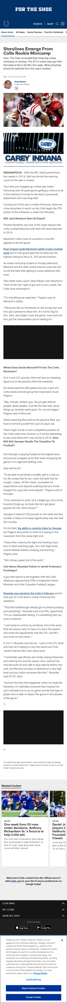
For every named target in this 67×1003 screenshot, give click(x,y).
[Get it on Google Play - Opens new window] (43, 929)
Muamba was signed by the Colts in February (28, 593)
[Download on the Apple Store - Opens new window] (22, 927)
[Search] (57, 24)
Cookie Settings (33, 979)
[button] (33, 342)
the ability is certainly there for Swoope (39, 528)
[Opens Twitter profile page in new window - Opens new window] (16, 88)
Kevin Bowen (20, 82)
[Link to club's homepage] (6, 22)
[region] (33, 969)
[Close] (62, 940)
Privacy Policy (40, 973)
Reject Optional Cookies (33, 988)
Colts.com (16, 881)
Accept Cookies (33, 997)
